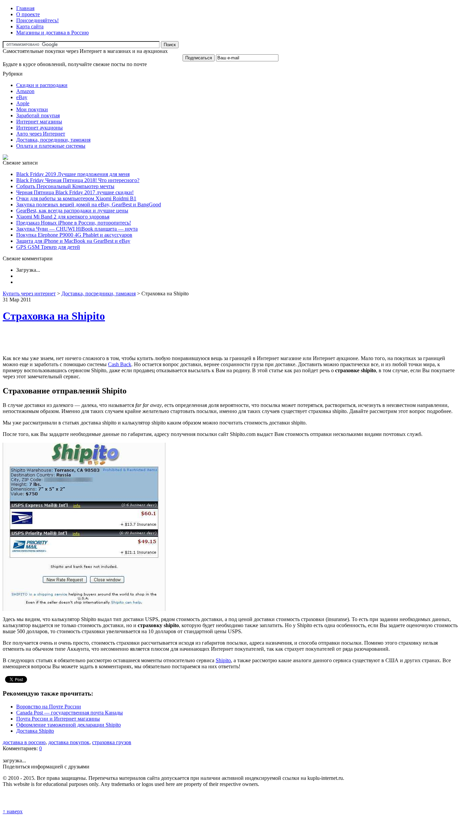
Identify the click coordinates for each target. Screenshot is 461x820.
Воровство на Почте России (48, 706)
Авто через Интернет (40, 134)
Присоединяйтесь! (37, 20)
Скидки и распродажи (41, 85)
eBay (21, 97)
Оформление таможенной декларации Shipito (68, 725)
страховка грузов (111, 742)
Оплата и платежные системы (50, 146)
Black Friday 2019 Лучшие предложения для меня (73, 174)
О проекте (28, 14)
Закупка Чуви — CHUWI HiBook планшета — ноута (77, 229)
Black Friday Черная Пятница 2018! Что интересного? (77, 180)
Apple (22, 103)
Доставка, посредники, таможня (53, 140)
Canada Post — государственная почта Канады (69, 712)
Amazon (25, 91)
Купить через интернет (29, 293)
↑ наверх (13, 811)
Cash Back (119, 364)
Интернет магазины (39, 121)
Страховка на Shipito (54, 316)
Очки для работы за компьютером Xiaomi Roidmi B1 (76, 198)
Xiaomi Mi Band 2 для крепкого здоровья (62, 216)
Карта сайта (30, 26)
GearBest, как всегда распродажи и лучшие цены (72, 210)
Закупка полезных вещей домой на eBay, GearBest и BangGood (88, 204)
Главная (25, 8)
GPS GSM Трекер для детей (48, 247)
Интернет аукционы (39, 127)
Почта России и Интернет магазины (58, 719)
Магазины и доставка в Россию (52, 32)
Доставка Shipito (35, 731)
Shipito (223, 660)
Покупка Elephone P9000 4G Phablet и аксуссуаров (74, 235)
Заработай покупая (38, 115)
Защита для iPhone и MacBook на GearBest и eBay (73, 241)
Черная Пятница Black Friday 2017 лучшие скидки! (75, 192)
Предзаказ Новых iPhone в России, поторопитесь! (73, 223)
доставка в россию (24, 742)
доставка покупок (68, 742)
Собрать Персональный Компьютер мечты (65, 186)
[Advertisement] (82, 340)
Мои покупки (32, 109)
